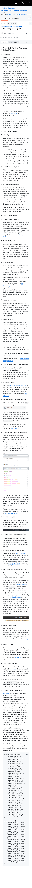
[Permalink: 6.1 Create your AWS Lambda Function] (1, 550)
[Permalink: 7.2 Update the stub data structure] (1, 690)
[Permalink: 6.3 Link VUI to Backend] (1, 625)
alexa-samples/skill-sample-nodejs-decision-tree (19, 14)
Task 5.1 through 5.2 (11, 513)
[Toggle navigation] (2, 2)
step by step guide (14, 564)
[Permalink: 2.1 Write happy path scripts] (1, 219)
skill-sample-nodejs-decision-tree (14, 10)
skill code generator (21, 584)
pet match (14, 113)
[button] (27, 754)
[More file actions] (30, 42)
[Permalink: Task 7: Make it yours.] (1, 663)
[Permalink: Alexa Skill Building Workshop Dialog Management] (1, 49)
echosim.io (17, 657)
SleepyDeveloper (9, 8)
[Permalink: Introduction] (1, 54)
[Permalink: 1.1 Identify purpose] (1, 135)
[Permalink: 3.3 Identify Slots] (1, 319)
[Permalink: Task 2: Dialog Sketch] (1, 215)
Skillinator (6, 693)
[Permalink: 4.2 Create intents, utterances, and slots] (1, 399)
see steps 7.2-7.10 (16, 428)
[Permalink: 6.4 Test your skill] (1, 644)
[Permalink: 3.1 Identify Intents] (1, 262)
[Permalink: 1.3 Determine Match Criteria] (1, 184)
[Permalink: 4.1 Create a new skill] (1, 382)
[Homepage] (16, 2)
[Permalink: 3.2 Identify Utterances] (1, 300)
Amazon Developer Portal (17, 385)
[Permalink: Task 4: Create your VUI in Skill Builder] (1, 364)
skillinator (13, 669)
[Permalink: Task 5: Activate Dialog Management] (1, 432)
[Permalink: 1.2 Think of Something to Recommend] (1, 167)
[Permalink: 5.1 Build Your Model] (1, 517)
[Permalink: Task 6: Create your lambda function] (1, 535)
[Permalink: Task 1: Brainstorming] (1, 131)
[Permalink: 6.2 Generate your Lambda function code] (1, 570)
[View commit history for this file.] (29, 33)
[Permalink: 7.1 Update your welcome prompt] (1, 679)
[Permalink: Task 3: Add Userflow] (1, 241)
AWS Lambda (20, 553)
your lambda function (14, 597)
